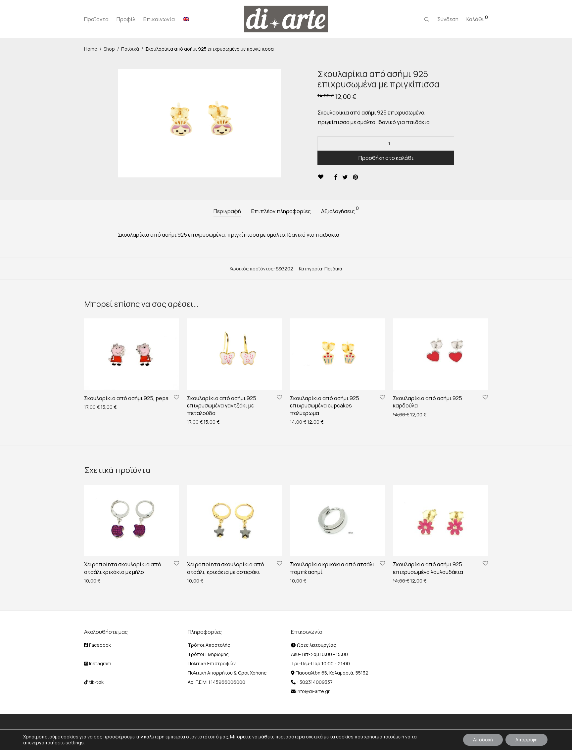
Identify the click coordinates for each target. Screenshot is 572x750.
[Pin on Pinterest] (356, 177)
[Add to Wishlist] (323, 177)
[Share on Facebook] (335, 177)
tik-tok (96, 682)
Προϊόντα (96, 19)
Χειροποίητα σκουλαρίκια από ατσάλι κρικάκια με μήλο (122, 568)
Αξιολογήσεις (340, 210)
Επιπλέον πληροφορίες (281, 211)
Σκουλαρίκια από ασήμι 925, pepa (126, 398)
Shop (109, 49)
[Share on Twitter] (345, 177)
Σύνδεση (447, 19)
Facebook (99, 645)
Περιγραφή (227, 211)
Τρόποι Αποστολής (209, 645)
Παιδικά (130, 49)
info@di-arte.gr (313, 691)
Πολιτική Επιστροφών (212, 663)
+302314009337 (314, 682)
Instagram (99, 663)
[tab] (227, 211)
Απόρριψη (526, 739)
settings (75, 743)
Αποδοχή (483, 739)
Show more (93, 406)
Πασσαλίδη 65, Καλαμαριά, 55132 (331, 673)
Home (90, 49)
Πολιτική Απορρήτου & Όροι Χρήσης (227, 673)
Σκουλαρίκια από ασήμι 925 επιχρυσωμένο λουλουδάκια (428, 568)
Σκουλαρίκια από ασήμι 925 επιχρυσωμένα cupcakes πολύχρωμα (324, 406)
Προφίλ (126, 19)
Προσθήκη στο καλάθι (385, 158)
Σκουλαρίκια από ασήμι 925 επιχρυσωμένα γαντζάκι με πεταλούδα (221, 406)
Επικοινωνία (159, 19)
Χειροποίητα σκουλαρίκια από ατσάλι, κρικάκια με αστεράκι (225, 568)
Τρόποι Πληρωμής (208, 654)
